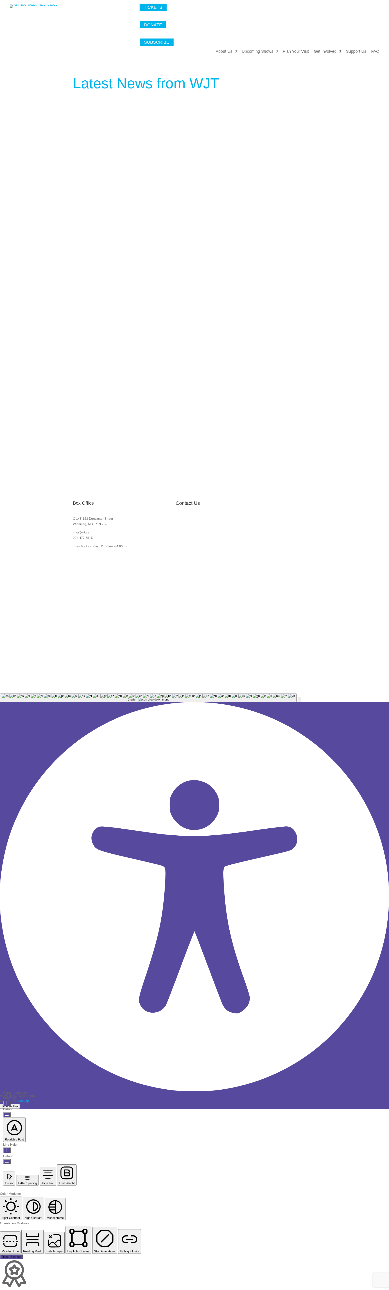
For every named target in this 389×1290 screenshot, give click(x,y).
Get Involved (325, 52)
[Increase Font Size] (7, 1103)
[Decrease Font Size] (7, 1114)
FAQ (375, 52)
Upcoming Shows (257, 52)
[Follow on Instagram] (374, 43)
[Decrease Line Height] (7, 1161)
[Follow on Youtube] (364, 43)
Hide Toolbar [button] (10, 1106)
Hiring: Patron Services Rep (102, 119)
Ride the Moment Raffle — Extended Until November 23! (128, 301)
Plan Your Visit (296, 52)
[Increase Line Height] (7, 1150)
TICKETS (153, 7)
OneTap (23, 1101)
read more (84, 143)
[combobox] (148, 698)
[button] (299, 699)
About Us (224, 52)
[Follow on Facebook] (353, 43)
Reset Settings (11, 1256)
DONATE (153, 24)
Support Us (356, 52)
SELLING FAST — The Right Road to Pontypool (120, 360)
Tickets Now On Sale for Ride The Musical (115, 419)
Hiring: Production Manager (102, 178)
